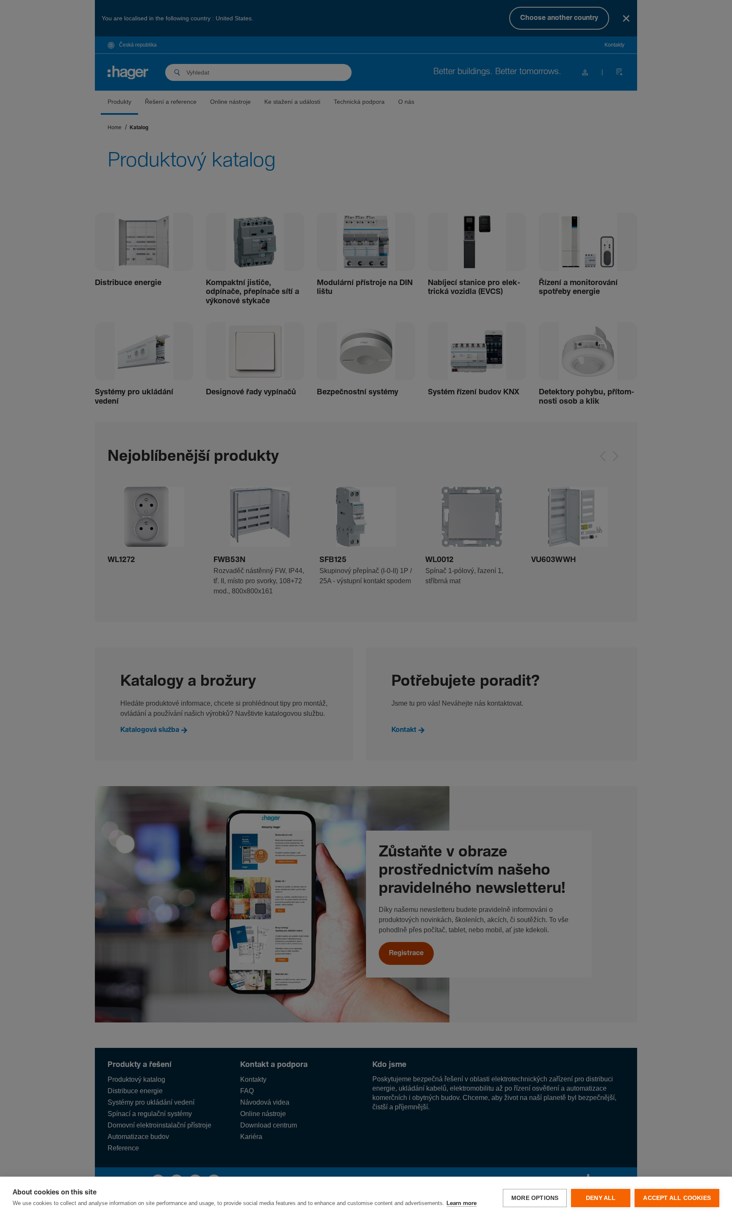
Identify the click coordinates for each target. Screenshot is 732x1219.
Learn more (461, 1203)
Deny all (601, 1198)
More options (534, 1198)
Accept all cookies (677, 1198)
